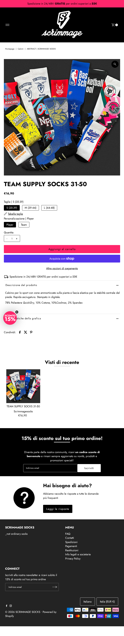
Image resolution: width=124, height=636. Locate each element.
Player (9, 225)
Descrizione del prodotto (21, 285)
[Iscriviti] (55, 587)
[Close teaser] (16, 312)
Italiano (87, 601)
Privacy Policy (72, 558)
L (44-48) (49, 208)
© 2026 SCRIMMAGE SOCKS (22, 612)
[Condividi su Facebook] (19, 331)
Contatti (69, 538)
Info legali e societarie (78, 554)
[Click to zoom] (115, 64)
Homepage (9, 48)
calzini (20, 48)
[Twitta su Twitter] (25, 331)
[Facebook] (6, 605)
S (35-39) (11, 208)
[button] (10, 318)
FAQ (67, 534)
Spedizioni (71, 542)
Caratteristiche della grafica (23, 318)
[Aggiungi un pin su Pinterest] (31, 331)
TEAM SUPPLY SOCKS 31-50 (23, 406)
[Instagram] (11, 605)
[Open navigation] (7, 25)
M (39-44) (30, 208)
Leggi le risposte (57, 509)
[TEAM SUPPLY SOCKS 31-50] (23, 386)
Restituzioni (71, 550)
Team (24, 225)
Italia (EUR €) (107, 601)
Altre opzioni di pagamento (62, 268)
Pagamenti (71, 546)
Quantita (8, 232)
